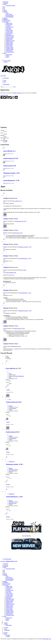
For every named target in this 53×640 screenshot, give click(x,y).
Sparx (10, 373)
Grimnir (4, 161)
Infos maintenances (13, 470)
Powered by (9, 561)
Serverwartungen (12, 408)
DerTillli (5, 141)
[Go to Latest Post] (7, 387)
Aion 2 (24, 270)
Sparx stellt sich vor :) (9, 151)
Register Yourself (4, 95)
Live (10, 399)
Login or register (7, 60)
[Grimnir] (5, 215)
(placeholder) (9, 625)
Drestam (4, 175)
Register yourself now (17, 92)
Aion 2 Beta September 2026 (9, 272)
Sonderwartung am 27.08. (10, 158)
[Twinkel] (5, 195)
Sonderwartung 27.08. (9, 165)
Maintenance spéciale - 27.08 (11, 173)
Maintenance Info (12, 503)
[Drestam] (5, 241)
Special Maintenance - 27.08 (11, 180)
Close (49, 638)
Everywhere (3, 75)
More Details (45, 638)
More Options (6, 84)
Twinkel (4, 153)
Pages (4, 81)
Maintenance (11, 461)
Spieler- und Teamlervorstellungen (16, 376)
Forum (4, 80)
